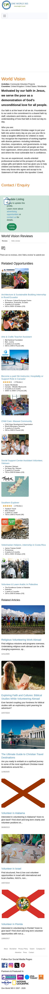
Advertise (18, 952)
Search (32, 949)
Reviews (5, 241)
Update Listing (12, 226)
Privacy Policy (23, 949)
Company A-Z (40, 949)
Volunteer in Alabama (13, 813)
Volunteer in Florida (12, 924)
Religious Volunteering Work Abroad (21, 639)
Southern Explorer (10, 502)
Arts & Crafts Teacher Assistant (16, 337)
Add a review (15, 241)
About (6, 949)
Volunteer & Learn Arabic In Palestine (19, 584)
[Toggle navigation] (4, 16)
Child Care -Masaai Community (16, 421)
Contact (31, 952)
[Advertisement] (24, 44)
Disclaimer (13, 949)
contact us (11, 217)
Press (25, 952)
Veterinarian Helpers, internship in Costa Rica (23, 545)
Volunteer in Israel (11, 868)
